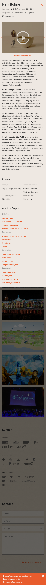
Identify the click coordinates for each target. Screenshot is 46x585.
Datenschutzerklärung (12, 582)
